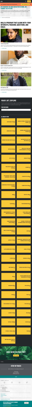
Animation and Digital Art (8, 140)
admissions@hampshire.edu (6, 391)
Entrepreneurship (26, 203)
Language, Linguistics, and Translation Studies (23, 240)
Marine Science (26, 258)
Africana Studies (11, 121)
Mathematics (12, 267)
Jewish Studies (11, 240)
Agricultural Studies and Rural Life (24, 122)
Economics (12, 203)
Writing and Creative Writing (10, 340)
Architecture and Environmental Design (24, 149)
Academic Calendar (3, 395)
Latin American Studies (9, 249)
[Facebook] (4, 383)
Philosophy (27, 285)
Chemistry (27, 167)
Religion (28, 312)
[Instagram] (12, 383)
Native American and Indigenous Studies (25, 276)
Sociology (27, 321)
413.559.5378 (16, 371)
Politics (28, 294)
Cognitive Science (26, 176)
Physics (13, 294)
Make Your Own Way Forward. (6, 17)
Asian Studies (27, 158)
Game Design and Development (11, 222)
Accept (26, 402)
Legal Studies (27, 249)
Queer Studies (11, 312)
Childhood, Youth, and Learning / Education (9, 176)
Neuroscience (11, 285)
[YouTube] (19, 383)
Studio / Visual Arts (10, 331)
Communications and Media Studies (8, 185)
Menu (29, 1)
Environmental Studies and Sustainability (9, 213)
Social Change (11, 321)
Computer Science (26, 185)
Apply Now (16, 355)
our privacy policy (8, 406)
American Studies (11, 130)
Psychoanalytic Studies (9, 303)
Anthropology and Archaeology (25, 140)
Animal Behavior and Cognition (25, 131)
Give (16, 376)
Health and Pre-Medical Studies (9, 231)
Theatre (28, 331)
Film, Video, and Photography (26, 213)
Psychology (27, 303)
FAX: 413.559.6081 (16, 372)
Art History (12, 158)
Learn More (4, 48)
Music (13, 276)
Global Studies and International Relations (24, 222)
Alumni (2, 396)
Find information (25, 4)
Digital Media (27, 194)
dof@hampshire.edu (16, 373)
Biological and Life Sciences (10, 167)
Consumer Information (4, 400)
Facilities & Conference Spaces (5, 399)
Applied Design (11, 149)
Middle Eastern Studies (24, 267)
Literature (12, 258)
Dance (13, 194)
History (28, 231)
